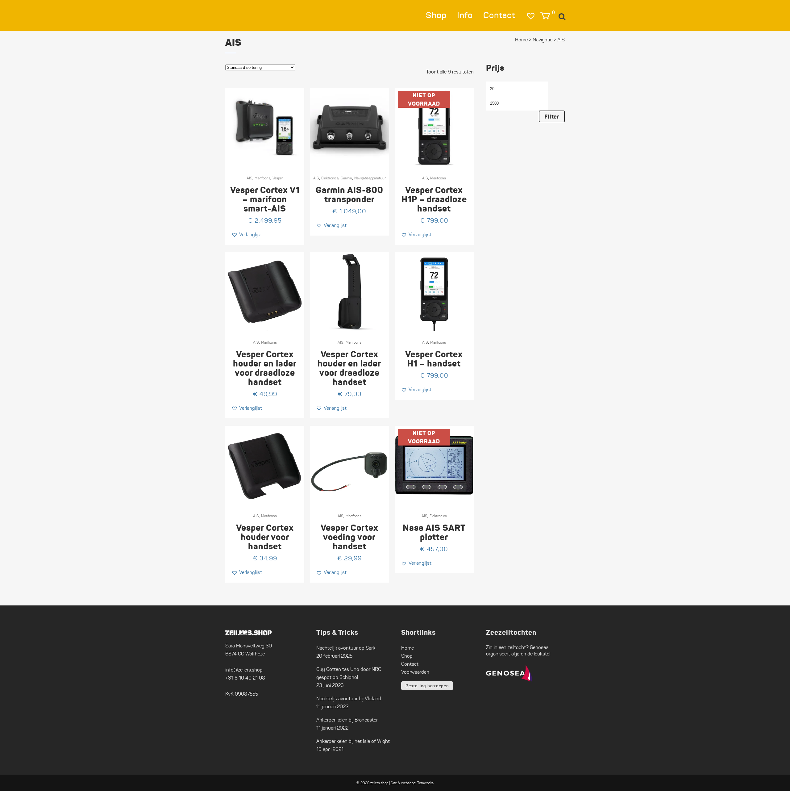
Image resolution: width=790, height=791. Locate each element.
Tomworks (425, 783)
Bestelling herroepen (427, 685)
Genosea (539, 647)
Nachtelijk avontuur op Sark (345, 648)
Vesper (277, 178)
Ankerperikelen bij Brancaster (347, 720)
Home (521, 40)
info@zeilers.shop (244, 670)
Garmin (346, 178)
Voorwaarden (415, 672)
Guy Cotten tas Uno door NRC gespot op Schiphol (348, 673)
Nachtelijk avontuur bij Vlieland (348, 698)
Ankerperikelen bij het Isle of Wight (353, 741)
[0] (545, 15)
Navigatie (542, 40)
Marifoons (262, 178)
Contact (409, 664)
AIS (249, 178)
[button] (246, 235)
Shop (407, 656)
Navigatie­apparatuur (370, 178)
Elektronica (330, 178)
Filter (551, 116)
